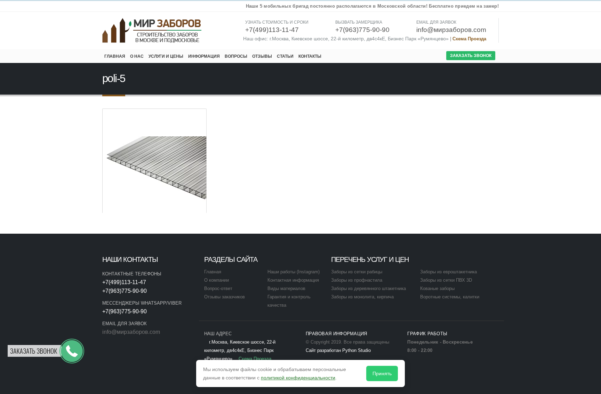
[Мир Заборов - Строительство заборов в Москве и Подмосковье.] (152, 30)
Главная (114, 56)
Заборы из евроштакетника (448, 272)
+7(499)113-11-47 (124, 282)
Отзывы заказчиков (224, 297)
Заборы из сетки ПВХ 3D (446, 280)
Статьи (285, 56)
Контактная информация (293, 280)
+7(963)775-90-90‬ (124, 291)
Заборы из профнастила (356, 280)
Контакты (309, 56)
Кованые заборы (437, 288)
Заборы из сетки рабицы (356, 272)
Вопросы (236, 56)
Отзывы (262, 56)
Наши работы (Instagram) (293, 272)
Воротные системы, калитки (449, 297)
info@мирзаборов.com (131, 332)
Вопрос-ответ (218, 288)
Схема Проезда (469, 39)
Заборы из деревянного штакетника (368, 288)
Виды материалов (286, 288)
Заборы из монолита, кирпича (362, 297)
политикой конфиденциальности (298, 377)
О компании (216, 280)
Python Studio (356, 350)
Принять (382, 373)
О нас (137, 56)
